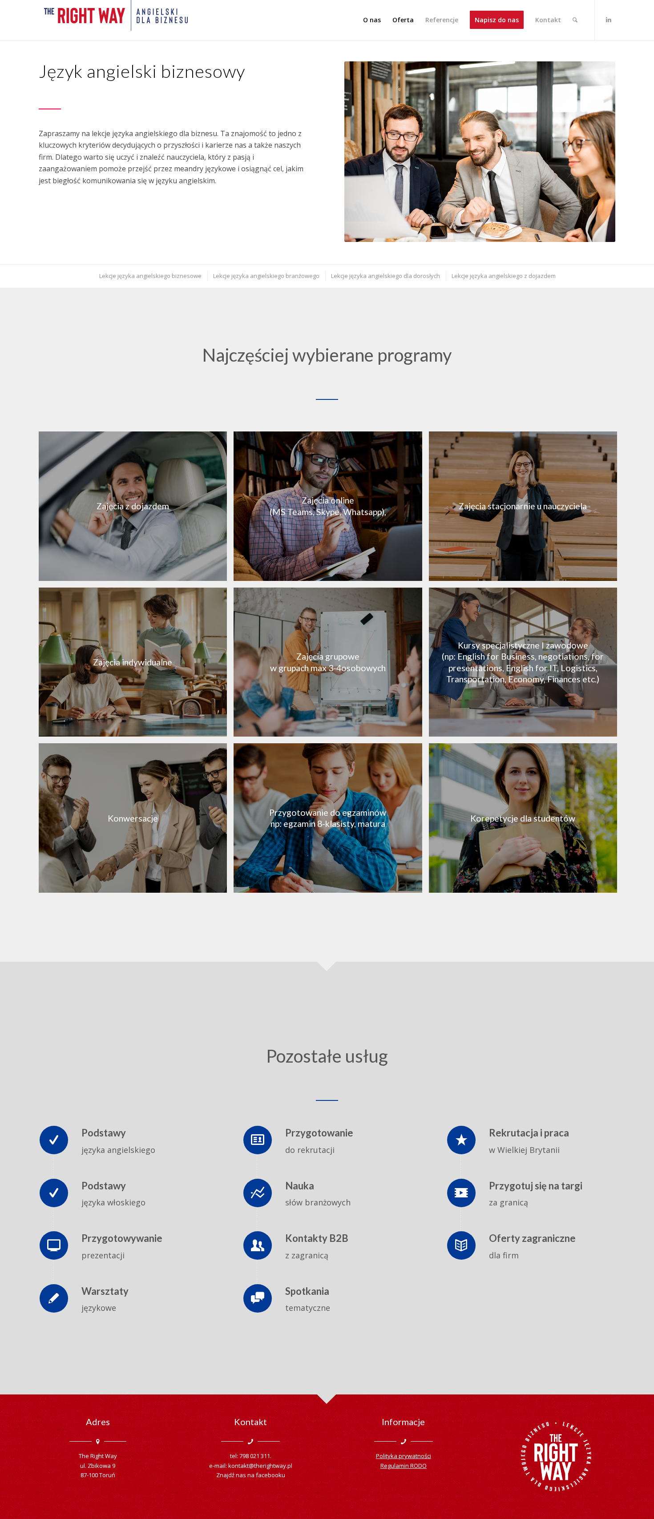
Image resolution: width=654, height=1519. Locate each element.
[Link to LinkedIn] (608, 19)
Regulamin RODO (403, 1466)
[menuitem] (372, 20)
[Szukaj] (575, 20)
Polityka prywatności (403, 1456)
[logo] (115, 20)
